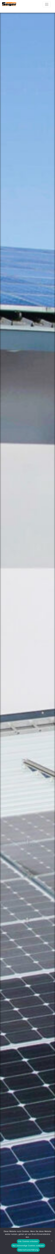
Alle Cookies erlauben (28, 1241)
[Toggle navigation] (47, 4)
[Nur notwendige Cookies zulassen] (51, 1240)
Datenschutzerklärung (28, 1250)
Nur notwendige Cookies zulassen (28, 1245)
